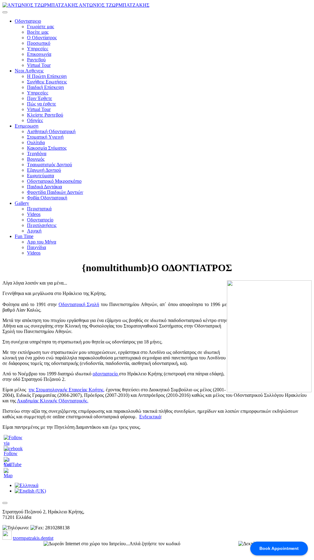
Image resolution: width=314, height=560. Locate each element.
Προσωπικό (38, 43)
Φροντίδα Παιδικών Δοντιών (55, 192)
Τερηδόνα (36, 153)
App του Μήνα (41, 241)
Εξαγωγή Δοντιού (44, 170)
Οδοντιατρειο (28, 21)
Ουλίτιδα (36, 142)
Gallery (22, 203)
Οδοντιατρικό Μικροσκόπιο (54, 181)
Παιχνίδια (36, 247)
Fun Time (24, 236)
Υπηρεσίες (37, 48)
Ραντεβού (36, 59)
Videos (33, 214)
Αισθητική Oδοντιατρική (51, 131)
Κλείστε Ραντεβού (45, 114)
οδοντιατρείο (106, 373)
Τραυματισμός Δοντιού (49, 164)
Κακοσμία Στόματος (47, 148)
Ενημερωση (26, 125)
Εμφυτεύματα (40, 175)
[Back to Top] (4, 503)
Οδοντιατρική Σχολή (79, 304)
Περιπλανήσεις (41, 225)
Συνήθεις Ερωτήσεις (47, 81)
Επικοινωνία (39, 54)
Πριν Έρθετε (39, 98)
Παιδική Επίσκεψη (45, 87)
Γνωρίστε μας (40, 26)
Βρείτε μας (37, 32)
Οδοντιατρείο (40, 219)
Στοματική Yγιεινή (45, 137)
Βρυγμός (35, 159)
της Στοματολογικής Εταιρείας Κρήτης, (67, 389)
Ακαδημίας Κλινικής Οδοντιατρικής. (52, 400)
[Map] (8, 475)
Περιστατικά (39, 208)
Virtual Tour (39, 65)
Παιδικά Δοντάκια (44, 186)
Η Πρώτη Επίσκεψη (47, 76)
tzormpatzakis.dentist (33, 538)
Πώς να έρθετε (41, 103)
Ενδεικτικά (150, 416)
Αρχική (34, 230)
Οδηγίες (35, 120)
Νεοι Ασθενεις (29, 70)
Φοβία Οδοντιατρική (47, 197)
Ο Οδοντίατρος (42, 37)
